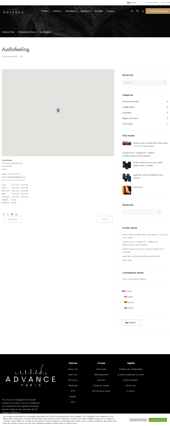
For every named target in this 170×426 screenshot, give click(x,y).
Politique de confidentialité (130, 369)
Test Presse (127, 123)
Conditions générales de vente (130, 374)
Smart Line (72, 374)
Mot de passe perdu (101, 391)
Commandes (101, 369)
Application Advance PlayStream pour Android (141, 256)
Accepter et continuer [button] (157, 420)
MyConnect (73, 380)
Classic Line (73, 369)
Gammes (56, 11)
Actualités (99, 11)
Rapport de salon (130, 118)
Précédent (12, 219)
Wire (73, 402)
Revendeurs (70, 11)
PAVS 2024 (127, 260)
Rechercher (128, 204)
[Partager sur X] (8, 214)
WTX (73, 391)
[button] (58, 110)
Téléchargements (101, 374)
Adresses (101, 380)
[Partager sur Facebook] (3, 214)
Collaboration (128, 107)
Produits (44, 11)
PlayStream (73, 385)
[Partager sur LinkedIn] (16, 214)
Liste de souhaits (152, 2)
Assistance (85, 11)
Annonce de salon (130, 101)
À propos (110, 11)
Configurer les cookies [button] (138, 420)
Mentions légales (130, 380)
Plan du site (131, 385)
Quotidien (127, 112)
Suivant (105, 219)
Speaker (72, 396)
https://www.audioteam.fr (15, 180)
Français (133, 2)
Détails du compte (101, 385)
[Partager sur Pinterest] (12, 214)
